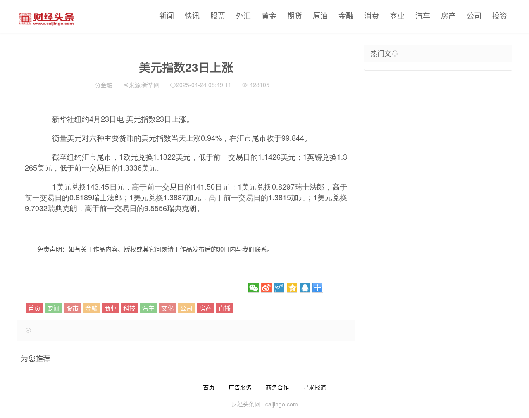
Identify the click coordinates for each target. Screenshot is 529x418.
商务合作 (277, 387)
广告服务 (240, 387)
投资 (499, 15)
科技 (129, 308)
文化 (167, 308)
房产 (448, 15)
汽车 (422, 15)
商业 (397, 15)
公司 (474, 15)
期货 (294, 15)
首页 (34, 308)
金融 (345, 15)
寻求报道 (314, 387)
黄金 (269, 15)
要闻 (53, 308)
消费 (371, 15)
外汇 (243, 15)
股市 (72, 308)
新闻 (166, 15)
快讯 (192, 15)
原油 (320, 15)
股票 (217, 15)
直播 (224, 308)
